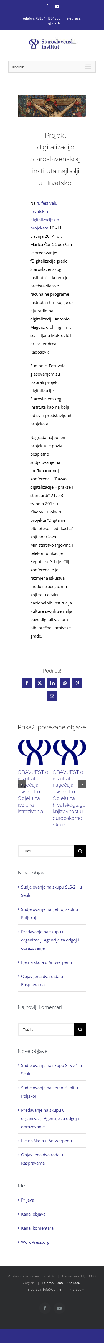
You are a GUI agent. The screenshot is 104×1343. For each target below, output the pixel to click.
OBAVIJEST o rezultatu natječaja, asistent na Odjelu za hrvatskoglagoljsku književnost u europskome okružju (74, 798)
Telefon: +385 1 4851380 (61, 1282)
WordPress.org (35, 1242)
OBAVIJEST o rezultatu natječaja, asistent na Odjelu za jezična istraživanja (33, 792)
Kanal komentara (37, 1228)
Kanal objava (33, 1214)
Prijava (27, 1200)
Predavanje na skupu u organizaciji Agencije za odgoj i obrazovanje (50, 940)
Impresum (76, 1289)
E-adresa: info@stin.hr (44, 1289)
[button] (22, 784)
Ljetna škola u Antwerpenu (46, 962)
